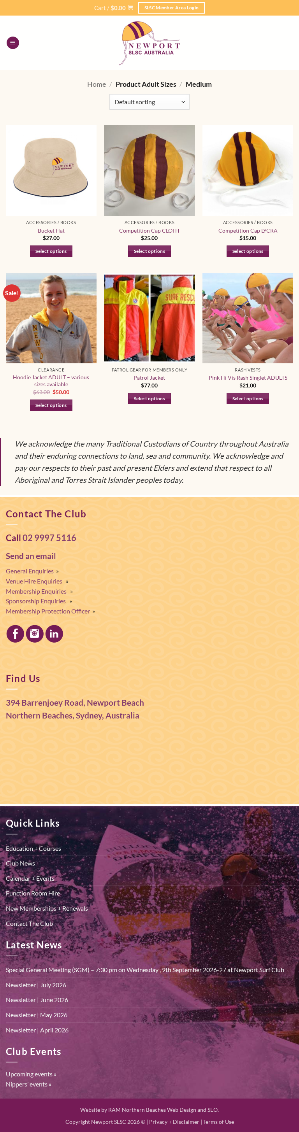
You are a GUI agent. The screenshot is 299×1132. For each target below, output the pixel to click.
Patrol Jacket (149, 377)
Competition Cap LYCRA (248, 230)
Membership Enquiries (36, 591)
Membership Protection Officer (48, 611)
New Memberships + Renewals (47, 908)
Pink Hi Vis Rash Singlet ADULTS (248, 377)
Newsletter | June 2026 (37, 999)
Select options (51, 251)
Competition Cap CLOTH (149, 230)
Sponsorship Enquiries (36, 601)
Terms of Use (218, 1121)
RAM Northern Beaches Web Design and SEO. (163, 1109)
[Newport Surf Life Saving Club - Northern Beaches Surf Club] (149, 43)
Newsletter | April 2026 (37, 1030)
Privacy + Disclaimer (174, 1121)
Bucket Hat (51, 230)
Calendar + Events (30, 878)
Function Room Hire (33, 893)
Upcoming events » (31, 1074)
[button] (113, 7)
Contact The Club (29, 923)
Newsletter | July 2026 (36, 984)
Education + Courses (33, 848)
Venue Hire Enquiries (34, 581)
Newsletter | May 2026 (36, 1014)
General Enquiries (30, 571)
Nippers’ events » (28, 1084)
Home (96, 84)
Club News (20, 863)
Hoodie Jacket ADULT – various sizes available (51, 381)
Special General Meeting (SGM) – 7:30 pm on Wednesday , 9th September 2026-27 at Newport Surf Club (145, 969)
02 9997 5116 (49, 538)
